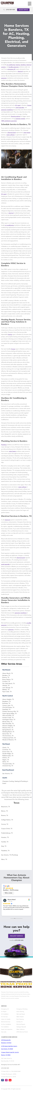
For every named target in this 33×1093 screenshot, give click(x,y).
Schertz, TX (5, 757)
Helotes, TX (5, 685)
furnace (29, 105)
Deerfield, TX (6, 709)
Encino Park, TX (7, 751)
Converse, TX (6, 749)
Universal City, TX (7, 765)
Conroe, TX (4, 824)
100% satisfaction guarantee (9, 121)
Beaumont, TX (5, 806)
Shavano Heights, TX (8, 725)
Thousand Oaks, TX (8, 763)
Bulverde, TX (6, 703)
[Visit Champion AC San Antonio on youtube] (10, 1080)
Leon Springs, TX (7, 687)
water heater (26, 132)
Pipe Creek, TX (7, 691)
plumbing (23, 64)
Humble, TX (4, 842)
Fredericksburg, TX (7, 833)
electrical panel (11, 132)
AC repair (18, 105)
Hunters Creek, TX (8, 717)
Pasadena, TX (5, 850)
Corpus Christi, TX (6, 828)
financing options (15, 116)
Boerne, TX (5, 677)
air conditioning (11, 64)
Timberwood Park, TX (9, 738)
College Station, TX (7, 820)
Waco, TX (4, 859)
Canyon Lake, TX (7, 705)
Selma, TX (5, 761)
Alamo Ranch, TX (7, 673)
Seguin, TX (5, 759)
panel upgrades (20, 107)
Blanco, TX (4, 811)
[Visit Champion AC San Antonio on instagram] (6, 1080)
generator (4, 78)
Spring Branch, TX (7, 729)
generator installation (7, 109)
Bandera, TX (6, 675)
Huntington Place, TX (8, 719)
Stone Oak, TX (6, 733)
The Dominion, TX (7, 735)
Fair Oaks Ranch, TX (8, 683)
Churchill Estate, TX (8, 707)
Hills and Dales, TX (8, 715)
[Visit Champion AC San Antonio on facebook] (2, 1080)
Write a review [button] (8, 893)
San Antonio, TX (7, 773)
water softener (11, 134)
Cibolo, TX (5, 747)
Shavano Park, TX (7, 727)
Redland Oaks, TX (7, 755)
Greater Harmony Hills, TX (10, 711)
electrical (20, 71)
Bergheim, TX (6, 701)
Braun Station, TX (7, 679)
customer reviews (20, 118)
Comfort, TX (6, 681)
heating (18, 64)
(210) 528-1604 (10, 9)
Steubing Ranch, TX (8, 731)
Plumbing (3, 444)
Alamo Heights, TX (8, 699)
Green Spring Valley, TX (9, 713)
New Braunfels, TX (8, 723)
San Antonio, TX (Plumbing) (9, 855)
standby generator (14, 67)
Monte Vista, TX (7, 721)
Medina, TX (5, 689)
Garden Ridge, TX (7, 753)
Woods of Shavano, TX (9, 739)
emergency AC (11, 69)
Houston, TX (5, 837)
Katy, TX (3, 846)
